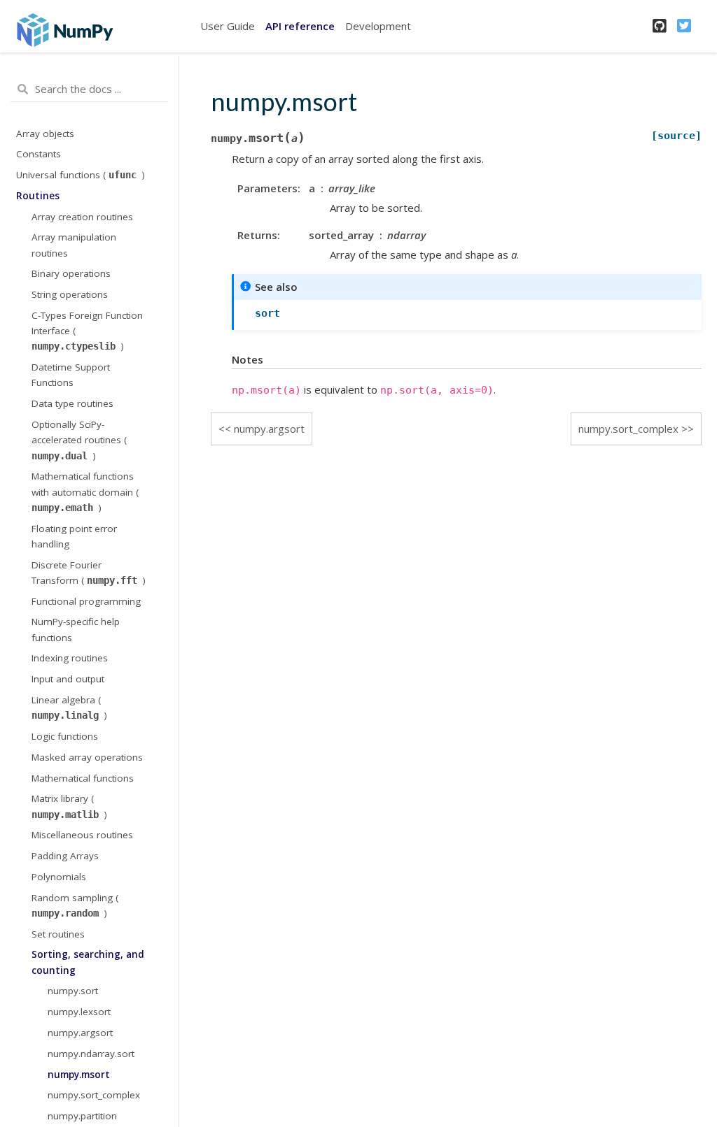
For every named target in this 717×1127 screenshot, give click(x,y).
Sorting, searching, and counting (88, 962)
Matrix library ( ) (69, 806)
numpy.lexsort (79, 1011)
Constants (38, 154)
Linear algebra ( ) (69, 708)
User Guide (227, 26)
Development (378, 26)
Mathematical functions (83, 778)
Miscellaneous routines (82, 834)
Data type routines (72, 403)
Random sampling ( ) (75, 905)
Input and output (68, 679)
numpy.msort (79, 1074)
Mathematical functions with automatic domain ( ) (85, 492)
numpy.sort (73, 990)
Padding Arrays (65, 855)
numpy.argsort (80, 1032)
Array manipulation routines (74, 245)
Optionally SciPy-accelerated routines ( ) (79, 440)
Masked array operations (87, 757)
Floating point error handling (74, 536)
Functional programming (86, 601)
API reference (300, 26)
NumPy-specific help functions (76, 629)
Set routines (58, 934)
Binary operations (71, 273)
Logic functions (65, 736)
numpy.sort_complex (94, 1095)
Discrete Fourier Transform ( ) (89, 573)
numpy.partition (82, 1116)
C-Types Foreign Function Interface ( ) (87, 331)
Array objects (45, 133)
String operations (70, 294)
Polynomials (59, 876)
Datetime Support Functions (71, 375)
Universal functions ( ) (80, 174)
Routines (38, 195)
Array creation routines (82, 216)
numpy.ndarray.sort (91, 1053)
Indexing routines (70, 658)
